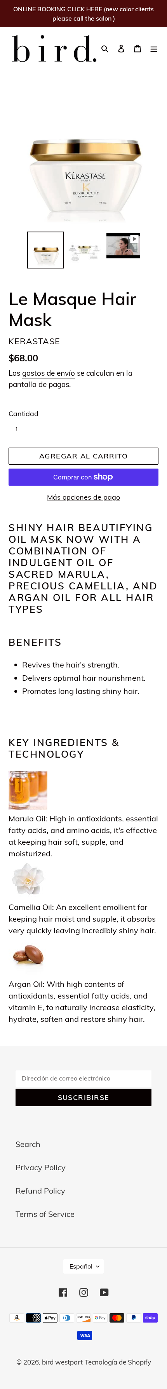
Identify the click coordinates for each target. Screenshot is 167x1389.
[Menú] (154, 48)
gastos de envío (48, 373)
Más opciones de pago (83, 497)
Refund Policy (40, 1191)
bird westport (62, 1362)
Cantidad (23, 413)
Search (28, 1144)
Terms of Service (45, 1214)
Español (81, 1266)
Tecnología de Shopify (118, 1362)
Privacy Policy (41, 1167)
